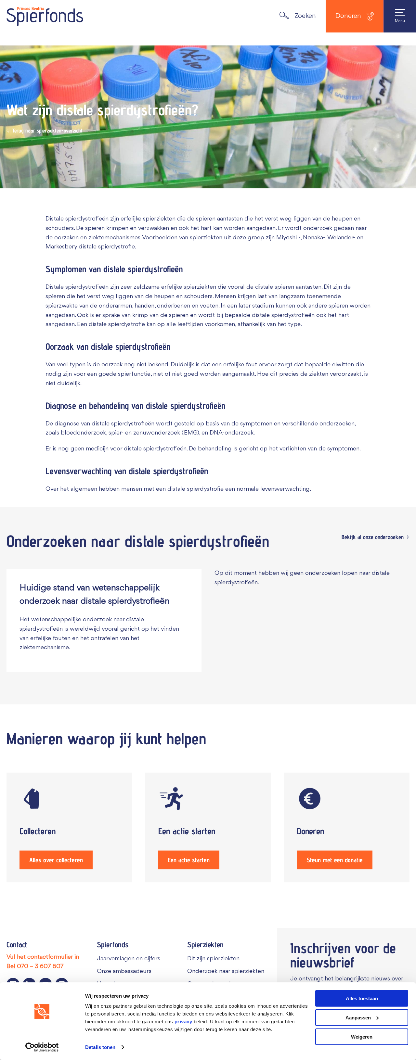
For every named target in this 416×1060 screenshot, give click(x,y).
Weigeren (361, 1036)
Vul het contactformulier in (42, 957)
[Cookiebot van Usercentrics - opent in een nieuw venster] (42, 1047)
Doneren (348, 16)
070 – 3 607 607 (40, 966)
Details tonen (100, 1047)
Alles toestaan (362, 998)
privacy (183, 1021)
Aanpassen (358, 1017)
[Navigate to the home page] (44, 16)
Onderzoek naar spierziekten (225, 971)
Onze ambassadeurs (124, 971)
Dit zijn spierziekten (213, 958)
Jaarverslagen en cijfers (128, 958)
